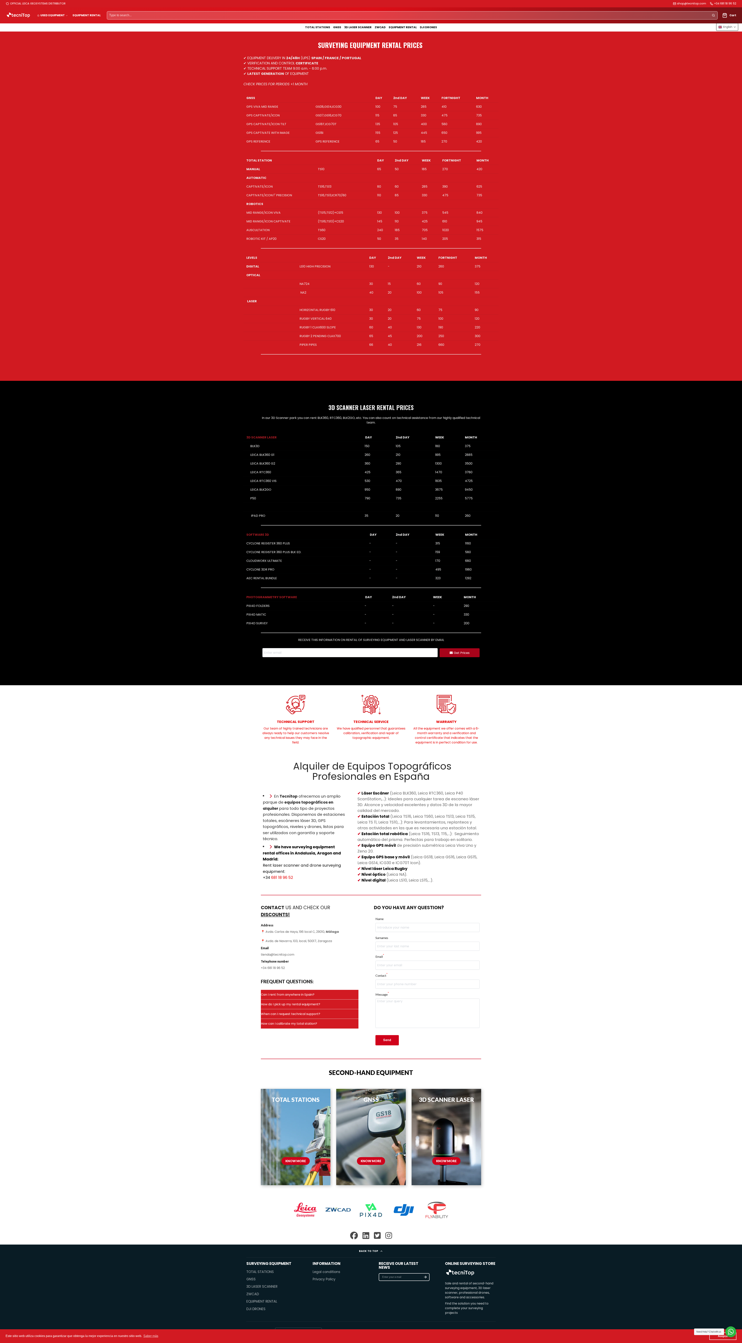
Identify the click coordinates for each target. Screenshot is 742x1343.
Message (382, 994)
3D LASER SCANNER (358, 27)
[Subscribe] (425, 1277)
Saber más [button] (150, 1336)
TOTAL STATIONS (317, 27)
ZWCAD (380, 27)
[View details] (460, 1273)
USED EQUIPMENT (52, 15)
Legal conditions (326, 1272)
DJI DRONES (428, 27)
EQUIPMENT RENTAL (87, 15)
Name (379, 919)
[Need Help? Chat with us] (730, 1331)
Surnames (381, 938)
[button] (727, 27)
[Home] (18, 15)
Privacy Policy (324, 1279)
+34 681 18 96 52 (725, 3)
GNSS (337, 27)
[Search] (713, 15)
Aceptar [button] (723, 1336)
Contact (381, 975)
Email (379, 956)
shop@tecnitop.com (691, 3)
